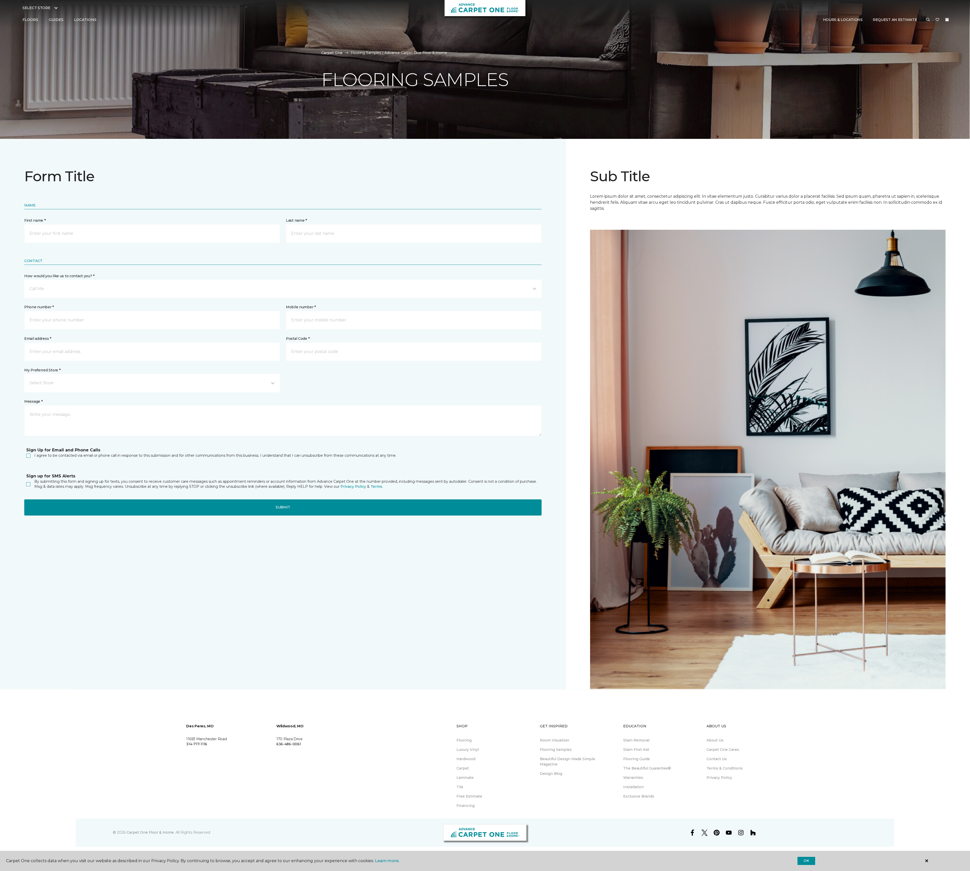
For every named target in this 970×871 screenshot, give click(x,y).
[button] (928, 19)
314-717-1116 (196, 744)
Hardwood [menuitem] (465, 759)
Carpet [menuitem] (462, 768)
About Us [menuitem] (715, 740)
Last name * (296, 220)
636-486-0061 (288, 744)
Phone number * (39, 307)
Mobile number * (301, 307)
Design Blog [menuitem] (551, 773)
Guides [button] (56, 19)
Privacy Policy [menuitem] (719, 777)
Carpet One (332, 52)
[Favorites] (937, 19)
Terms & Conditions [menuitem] (725, 768)
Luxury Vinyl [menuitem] (467, 749)
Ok (806, 860)
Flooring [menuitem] (464, 740)
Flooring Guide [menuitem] (636, 759)
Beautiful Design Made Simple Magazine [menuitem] (567, 761)
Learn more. (387, 860)
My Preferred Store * (42, 370)
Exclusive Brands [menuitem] (638, 796)
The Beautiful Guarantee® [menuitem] (647, 768)
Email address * (37, 338)
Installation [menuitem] (633, 787)
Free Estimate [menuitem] (469, 796)
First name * (35, 220)
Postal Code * (297, 338)
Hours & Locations (843, 19)
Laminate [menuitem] (465, 777)
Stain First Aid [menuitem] (636, 749)
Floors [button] (30, 19)
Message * (33, 401)
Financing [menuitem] (465, 805)
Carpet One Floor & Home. (151, 832)
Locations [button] (85, 19)
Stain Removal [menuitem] (636, 740)
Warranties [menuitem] (633, 777)
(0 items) (947, 19)
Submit (283, 507)
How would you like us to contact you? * (59, 276)
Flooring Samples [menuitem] (556, 749)
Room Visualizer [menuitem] (554, 740)
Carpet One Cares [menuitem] (723, 749)
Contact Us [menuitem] (717, 759)
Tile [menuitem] (459, 787)
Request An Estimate (895, 19)
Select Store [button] (36, 8)
